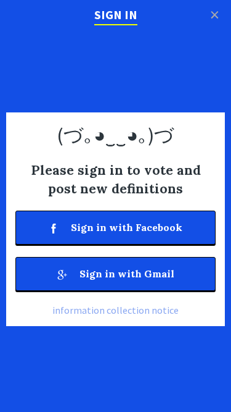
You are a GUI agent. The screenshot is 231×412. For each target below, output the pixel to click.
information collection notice (115, 310)
